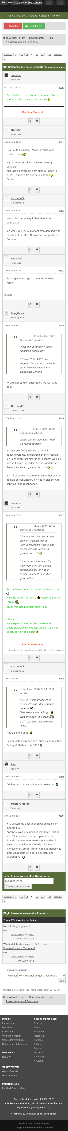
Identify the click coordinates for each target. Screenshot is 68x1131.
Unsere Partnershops (13, 1040)
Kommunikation (33, 1127)
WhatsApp (39, 1056)
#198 (61, 678)
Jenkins (60, 650)
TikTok (37, 1044)
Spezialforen (36, 37)
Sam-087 (16, 258)
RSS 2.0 (6, 1056)
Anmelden (14, 25)
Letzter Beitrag (18, 934)
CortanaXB (17, 198)
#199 (61, 776)
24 (49, 54)
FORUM (56, 15)
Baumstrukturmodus (55, 67)
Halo (50, 37)
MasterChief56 (20, 803)
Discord (38, 1027)
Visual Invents (41, 1123)
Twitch (37, 1048)
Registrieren (35, 25)
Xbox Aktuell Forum (13, 37)
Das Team (7, 1027)
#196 (61, 418)
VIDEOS (33, 15)
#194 (61, 270)
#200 (61, 816)
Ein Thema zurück (17, 876)
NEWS (11, 15)
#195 (61, 325)
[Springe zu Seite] (4, 59)
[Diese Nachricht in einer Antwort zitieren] (37, 121)
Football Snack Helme (13, 1088)
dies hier (24, 606)
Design (18, 1127)
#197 (61, 515)
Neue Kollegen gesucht (16, 926)
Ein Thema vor (39, 876)
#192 (61, 142)
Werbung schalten (11, 1035)
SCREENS (44, 15)
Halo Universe (9, 1075)
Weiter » (58, 54)
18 (22, 54)
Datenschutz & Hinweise (15, 1044)
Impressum (8, 1023)
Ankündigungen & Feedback (22, 41)
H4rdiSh (16, 129)
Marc (5, 930)
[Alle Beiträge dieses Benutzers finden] (30, 121)
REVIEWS (22, 15)
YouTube (38, 1060)
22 (42, 54)
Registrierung (35, 2)
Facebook (39, 1031)
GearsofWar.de (10, 1071)
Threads (38, 1040)
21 (37, 54)
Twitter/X (39, 1052)
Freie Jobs (7, 1031)
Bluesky (38, 1023)
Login (19, 2)
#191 (61, 87)
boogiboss (17, 313)
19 (27, 54)
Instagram (39, 1035)
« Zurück (8, 54)
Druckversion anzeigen (17, 970)
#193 (61, 210)
